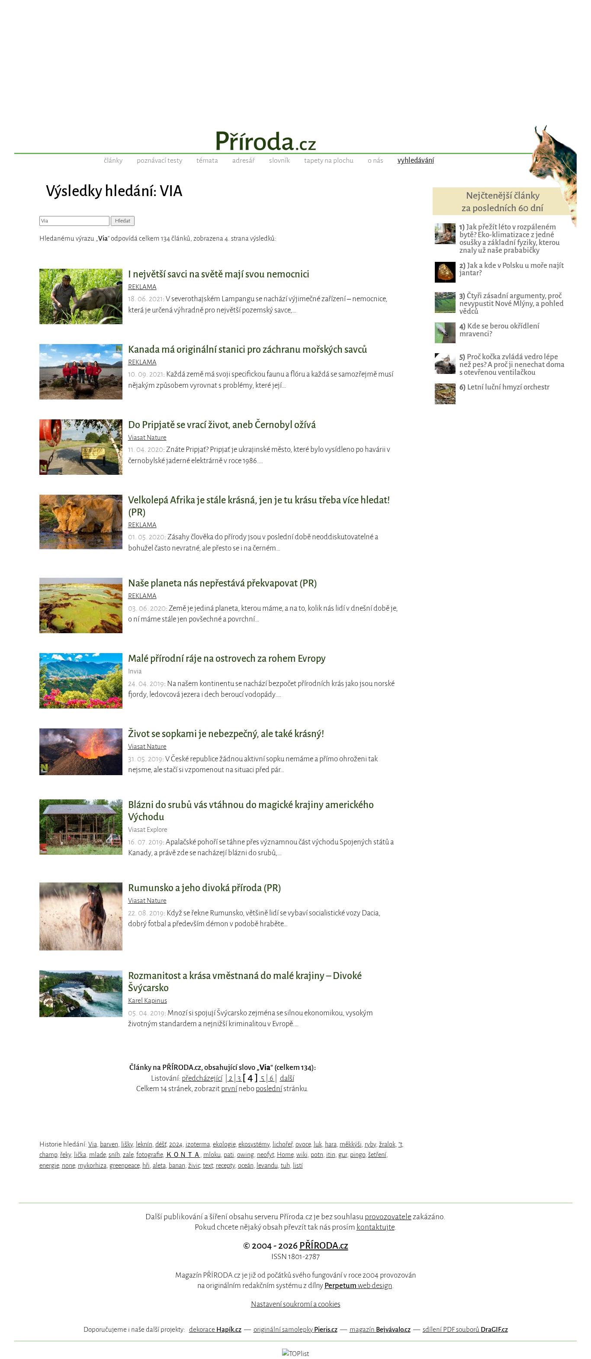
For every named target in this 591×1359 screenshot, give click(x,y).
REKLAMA (142, 286)
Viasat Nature (147, 437)
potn (317, 1154)
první (229, 1089)
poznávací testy (159, 160)
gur (342, 1154)
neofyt (265, 1154)
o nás (375, 160)
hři (146, 1165)
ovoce (303, 1144)
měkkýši (351, 1144)
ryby (370, 1144)
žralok (387, 1144)
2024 (176, 1144)
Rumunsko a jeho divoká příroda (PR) (204, 888)
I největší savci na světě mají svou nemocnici (218, 274)
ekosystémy (254, 1144)
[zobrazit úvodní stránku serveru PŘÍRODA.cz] (295, 142)
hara (331, 1144)
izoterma (198, 1144)
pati (229, 1154)
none (68, 1165)
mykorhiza (92, 1165)
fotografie (149, 1154)
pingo (357, 1154)
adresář (243, 160)
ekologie (224, 1144)
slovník (279, 160)
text (208, 1165)
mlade (97, 1154)
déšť (160, 1144)
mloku (212, 1154)
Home (285, 1154)
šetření (377, 1154)
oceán (246, 1165)
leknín (144, 1144)
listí (298, 1165)
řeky (65, 1154)
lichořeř (282, 1144)
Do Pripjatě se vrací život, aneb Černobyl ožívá (222, 425)
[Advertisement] (295, 60)
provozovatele (388, 1216)
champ (48, 1154)
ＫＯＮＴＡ (183, 1154)
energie (49, 1165)
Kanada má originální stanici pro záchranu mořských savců (247, 350)
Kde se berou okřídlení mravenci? (499, 330)
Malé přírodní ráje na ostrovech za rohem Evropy (227, 659)
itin (330, 1154)
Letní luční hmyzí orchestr (504, 387)
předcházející (202, 1078)
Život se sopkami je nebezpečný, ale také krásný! (226, 734)
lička (80, 1154)
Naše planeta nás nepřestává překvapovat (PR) (222, 583)
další (287, 1078)
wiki (302, 1154)
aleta (159, 1165)
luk (318, 1144)
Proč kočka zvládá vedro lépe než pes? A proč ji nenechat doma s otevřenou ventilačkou (512, 365)
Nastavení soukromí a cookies (295, 1304)
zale (128, 1154)
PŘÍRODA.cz (323, 1245)
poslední (269, 1089)
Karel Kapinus (147, 1000)
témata (207, 160)
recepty (225, 1165)
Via (92, 1144)
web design (358, 1286)
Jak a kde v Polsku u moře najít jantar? (511, 269)
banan (177, 1165)
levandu (267, 1165)
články (113, 160)
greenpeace (124, 1165)
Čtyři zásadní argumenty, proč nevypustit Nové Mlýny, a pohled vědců (511, 304)
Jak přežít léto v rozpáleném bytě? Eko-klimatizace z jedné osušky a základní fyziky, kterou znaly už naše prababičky (509, 238)
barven (109, 1144)
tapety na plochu (328, 160)
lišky (127, 1144)
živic (194, 1165)
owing (245, 1154)
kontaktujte (376, 1227)
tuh (285, 1165)
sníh (114, 1154)
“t (400, 1144)
